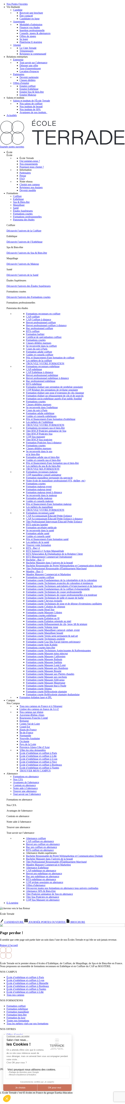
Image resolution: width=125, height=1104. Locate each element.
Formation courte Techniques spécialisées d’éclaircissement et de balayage (64, 586)
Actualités (12, 115)
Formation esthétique (17, 1008)
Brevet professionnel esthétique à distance (47, 378)
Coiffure (17, 196)
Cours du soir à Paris (36, 348)
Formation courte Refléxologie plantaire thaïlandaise (53, 694)
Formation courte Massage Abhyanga (45, 679)
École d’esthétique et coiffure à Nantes (39, 767)
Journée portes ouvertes (12, 146)
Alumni (17, 45)
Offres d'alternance (35, 885)
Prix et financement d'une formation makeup (48, 504)
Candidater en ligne (30, 18)
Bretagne (24, 720)
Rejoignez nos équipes (31, 187)
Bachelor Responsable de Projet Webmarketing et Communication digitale (64, 565)
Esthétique (18, 199)
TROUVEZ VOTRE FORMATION (45, 363)
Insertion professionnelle (32, 30)
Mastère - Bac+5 (34, 571)
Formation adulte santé (37, 533)
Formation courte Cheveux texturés (44, 600)
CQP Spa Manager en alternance (43, 899)
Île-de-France (26, 732)
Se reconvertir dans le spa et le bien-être (39, 453)
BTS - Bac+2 (33, 548)
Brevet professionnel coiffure (41, 322)
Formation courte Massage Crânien (44, 612)
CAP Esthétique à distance (39, 372)
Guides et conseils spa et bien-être (43, 460)
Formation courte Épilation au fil (42, 618)
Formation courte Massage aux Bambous (47, 668)
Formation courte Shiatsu (39, 688)
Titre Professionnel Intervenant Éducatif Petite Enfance (54, 521)
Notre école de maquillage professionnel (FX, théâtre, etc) (55, 480)
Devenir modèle (28, 190)
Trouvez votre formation (38, 545)
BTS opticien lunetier (37, 524)
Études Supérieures (23, 210)
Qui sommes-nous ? (30, 161)
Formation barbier (35, 334)
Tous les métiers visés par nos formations (27, 1023)
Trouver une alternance (25, 791)
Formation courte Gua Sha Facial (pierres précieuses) (53, 641)
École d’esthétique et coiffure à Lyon (38, 759)
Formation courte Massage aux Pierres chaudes (50, 674)
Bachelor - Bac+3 (35, 559)
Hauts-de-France (28, 729)
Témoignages (26, 50)
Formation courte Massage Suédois (44, 662)
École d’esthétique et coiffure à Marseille (27, 983)
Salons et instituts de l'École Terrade (31, 100)
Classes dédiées (27, 80)
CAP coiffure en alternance (40, 841)
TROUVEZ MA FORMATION (42, 469)
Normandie (25, 735)
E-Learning (12, 902)
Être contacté (26, 15)
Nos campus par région (31, 712)
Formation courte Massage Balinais (44, 659)
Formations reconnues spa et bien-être (45, 428)
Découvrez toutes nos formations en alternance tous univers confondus (62, 888)
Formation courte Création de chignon (45, 606)
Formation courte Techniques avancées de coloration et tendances (59, 583)
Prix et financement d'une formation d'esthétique (50, 419)
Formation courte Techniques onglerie (45, 638)
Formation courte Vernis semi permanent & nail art (52, 636)
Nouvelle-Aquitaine (30, 738)
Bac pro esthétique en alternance (42, 876)
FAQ (22, 178)
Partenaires (18, 74)
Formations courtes (23, 213)
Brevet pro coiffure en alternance (43, 844)
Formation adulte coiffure (39, 351)
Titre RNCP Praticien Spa (39, 433)
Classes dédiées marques (38, 343)
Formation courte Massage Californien (45, 656)
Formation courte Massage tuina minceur (47, 653)
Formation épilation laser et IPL (36, 697)
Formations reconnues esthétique (43, 366)
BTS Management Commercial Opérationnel (49, 556)
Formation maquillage (18, 1011)
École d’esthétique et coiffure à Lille (38, 756)
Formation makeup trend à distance (44, 492)
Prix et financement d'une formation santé (47, 539)
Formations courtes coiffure (40, 577)
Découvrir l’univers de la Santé (22, 275)
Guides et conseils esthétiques (41, 416)
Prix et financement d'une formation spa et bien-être (52, 463)
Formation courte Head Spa (40, 609)
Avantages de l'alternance (26, 782)
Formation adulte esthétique (40, 413)
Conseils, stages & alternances (35, 33)
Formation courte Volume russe (42, 627)
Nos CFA (18, 779)
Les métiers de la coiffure (39, 360)
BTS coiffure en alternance (40, 850)
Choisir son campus (30, 184)
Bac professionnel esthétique (40, 381)
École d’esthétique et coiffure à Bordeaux (41, 764)
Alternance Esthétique (37, 867)
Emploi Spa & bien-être (32, 91)
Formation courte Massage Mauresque (45, 682)
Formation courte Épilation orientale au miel (48, 621)
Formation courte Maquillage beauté (44, 633)
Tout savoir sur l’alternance (33, 62)
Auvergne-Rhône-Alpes (32, 715)
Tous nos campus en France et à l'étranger (41, 706)
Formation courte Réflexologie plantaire (46, 691)
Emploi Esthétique (29, 89)
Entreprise (18, 59)
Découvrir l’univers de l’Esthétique (24, 241)
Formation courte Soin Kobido (41, 644)
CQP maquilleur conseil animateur (43, 474)
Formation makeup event (39, 486)
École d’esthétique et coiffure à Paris (38, 753)
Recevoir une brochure (31, 12)
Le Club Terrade (28, 48)
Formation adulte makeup (39, 498)
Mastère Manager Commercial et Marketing (48, 574)
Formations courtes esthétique (41, 615)
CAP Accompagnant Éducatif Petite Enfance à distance (54, 518)
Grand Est (25, 726)
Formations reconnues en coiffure (43, 313)
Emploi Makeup (28, 94)
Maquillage (19, 205)
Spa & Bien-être (21, 202)
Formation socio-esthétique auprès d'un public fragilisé (54, 398)
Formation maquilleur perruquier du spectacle (49, 477)
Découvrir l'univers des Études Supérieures (29, 286)
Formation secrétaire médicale (41, 527)
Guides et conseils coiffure (39, 354)
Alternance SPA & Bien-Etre (41, 891)
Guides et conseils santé (38, 536)
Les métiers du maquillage (39, 507)
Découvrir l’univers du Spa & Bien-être (27, 252)
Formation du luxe (16, 1017)
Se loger (24, 39)
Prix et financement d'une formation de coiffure (50, 357)
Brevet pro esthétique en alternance (44, 873)
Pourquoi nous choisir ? (32, 167)
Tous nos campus (15, 995)
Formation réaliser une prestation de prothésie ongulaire (54, 387)
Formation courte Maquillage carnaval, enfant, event (53, 630)
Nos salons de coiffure (31, 103)
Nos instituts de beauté (31, 106)
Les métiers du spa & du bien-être (43, 466)
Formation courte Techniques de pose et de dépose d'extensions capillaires (64, 603)
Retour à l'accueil (9, 945)
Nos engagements (29, 164)
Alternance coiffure (36, 838)
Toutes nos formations (18, 1020)
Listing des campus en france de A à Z (39, 709)
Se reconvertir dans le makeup (41, 495)
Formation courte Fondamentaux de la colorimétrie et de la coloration (61, 580)
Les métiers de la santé (37, 542)
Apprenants (19, 21)
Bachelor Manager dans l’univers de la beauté (49, 562)
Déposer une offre (29, 65)
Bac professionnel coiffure (39, 328)
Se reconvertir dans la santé (40, 530)
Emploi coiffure (28, 86)
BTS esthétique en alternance (41, 879)
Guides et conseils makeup (39, 501)
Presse (23, 175)
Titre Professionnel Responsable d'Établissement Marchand (56, 568)
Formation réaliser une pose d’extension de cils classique (55, 392)
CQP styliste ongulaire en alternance (44, 882)
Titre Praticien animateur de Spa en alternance (49, 894)
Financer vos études (30, 27)
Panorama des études (24, 219)
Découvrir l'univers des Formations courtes (28, 297)
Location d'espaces (29, 71)
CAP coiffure (33, 316)
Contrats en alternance (24, 785)
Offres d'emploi (21, 83)
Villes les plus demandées (33, 750)
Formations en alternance (26, 776)
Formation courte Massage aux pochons (46, 677)
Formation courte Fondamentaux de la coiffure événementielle (58, 589)
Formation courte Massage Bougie (43, 671)
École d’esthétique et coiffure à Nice (38, 761)
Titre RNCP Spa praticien (39, 439)
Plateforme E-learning (31, 42)
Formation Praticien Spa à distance (44, 442)
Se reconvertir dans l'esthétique (42, 407)
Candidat (17, 9)
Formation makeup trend (38, 489)
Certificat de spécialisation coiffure (44, 337)
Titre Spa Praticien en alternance (42, 897)
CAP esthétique (34, 369)
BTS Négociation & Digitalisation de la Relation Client (54, 553)
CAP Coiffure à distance (38, 319)
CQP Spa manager (35, 436)
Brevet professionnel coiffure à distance (46, 325)
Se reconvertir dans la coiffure (41, 346)
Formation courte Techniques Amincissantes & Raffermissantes (58, 650)
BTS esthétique (34, 384)
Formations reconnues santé (40, 512)
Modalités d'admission (31, 24)
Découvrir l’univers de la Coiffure (24, 230)
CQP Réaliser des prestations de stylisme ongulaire (52, 389)
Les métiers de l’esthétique (39, 422)
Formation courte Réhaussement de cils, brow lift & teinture (56, 624)
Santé (16, 208)
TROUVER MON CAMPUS (35, 770)
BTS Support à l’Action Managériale (45, 551)
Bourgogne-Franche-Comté (34, 718)
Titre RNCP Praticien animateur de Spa (46, 430)
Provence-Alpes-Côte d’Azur (35, 747)
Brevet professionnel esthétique (42, 375)
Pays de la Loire (28, 744)
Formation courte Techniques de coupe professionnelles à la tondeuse (61, 594)
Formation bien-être (17, 1014)
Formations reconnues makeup (41, 471)
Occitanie (24, 741)
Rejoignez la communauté (33, 53)
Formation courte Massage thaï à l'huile (46, 685)
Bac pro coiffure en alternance (41, 847)
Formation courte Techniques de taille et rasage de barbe (55, 597)
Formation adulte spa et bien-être (43, 457)
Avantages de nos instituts (33, 112)
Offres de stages (28, 36)
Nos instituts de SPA (30, 109)
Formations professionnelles (27, 216)
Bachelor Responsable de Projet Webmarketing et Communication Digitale (64, 856)
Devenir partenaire (29, 77)
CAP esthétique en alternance (41, 870)
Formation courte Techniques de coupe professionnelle (54, 592)
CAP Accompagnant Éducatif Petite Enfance (49, 515)
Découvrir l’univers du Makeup (23, 263)
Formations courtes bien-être (40, 647)
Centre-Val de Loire (30, 723)
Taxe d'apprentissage (30, 68)
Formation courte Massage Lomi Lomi (46, 665)
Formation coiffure (16, 1006)
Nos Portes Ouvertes (17, 4)
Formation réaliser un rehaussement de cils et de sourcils (54, 395)
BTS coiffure (33, 331)
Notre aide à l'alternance (25, 788)
